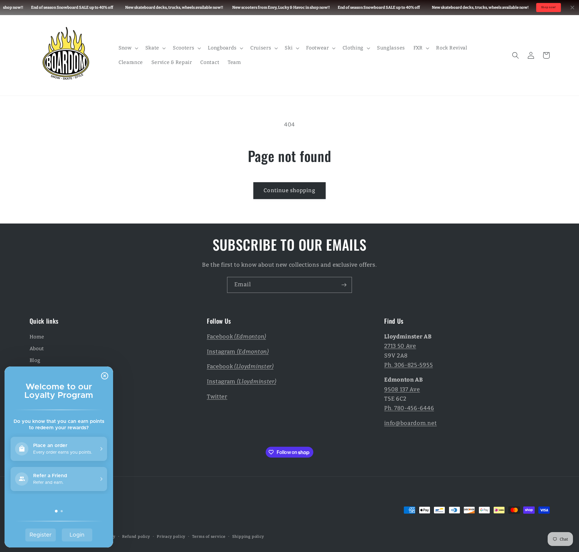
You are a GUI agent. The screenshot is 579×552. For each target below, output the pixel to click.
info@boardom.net (410, 423)
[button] (127, 48)
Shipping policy (248, 536)
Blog (35, 360)
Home (37, 337)
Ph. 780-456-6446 (409, 408)
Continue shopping (289, 190)
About (37, 348)
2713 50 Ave (400, 346)
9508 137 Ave (402, 389)
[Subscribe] (344, 285)
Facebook (236, 336)
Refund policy (136, 536)
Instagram (238, 351)
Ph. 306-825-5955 (408, 365)
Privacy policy (171, 536)
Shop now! (548, 7)
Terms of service (208, 536)
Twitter (217, 396)
